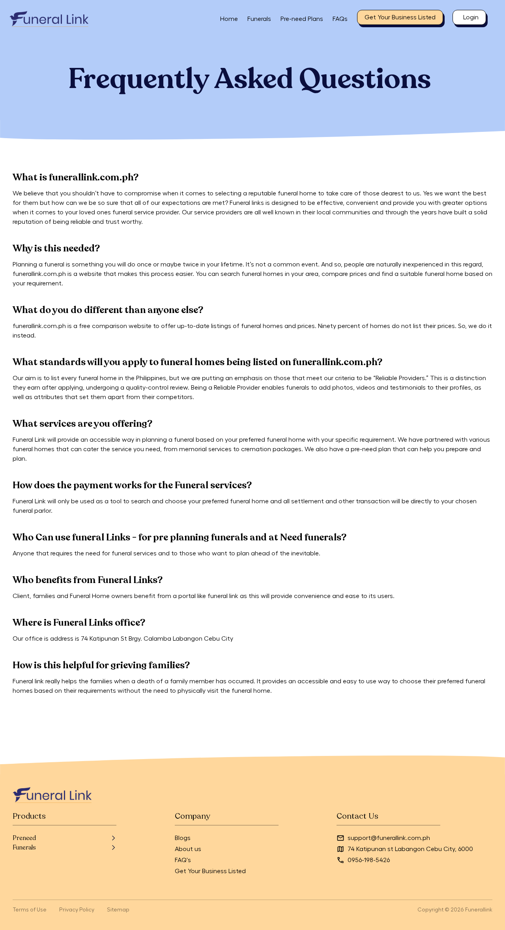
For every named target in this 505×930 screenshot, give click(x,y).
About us (188, 849)
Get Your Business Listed (210, 871)
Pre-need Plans (302, 19)
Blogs (183, 838)
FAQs (340, 19)
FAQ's (183, 860)
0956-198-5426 (369, 860)
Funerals (259, 19)
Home (229, 19)
